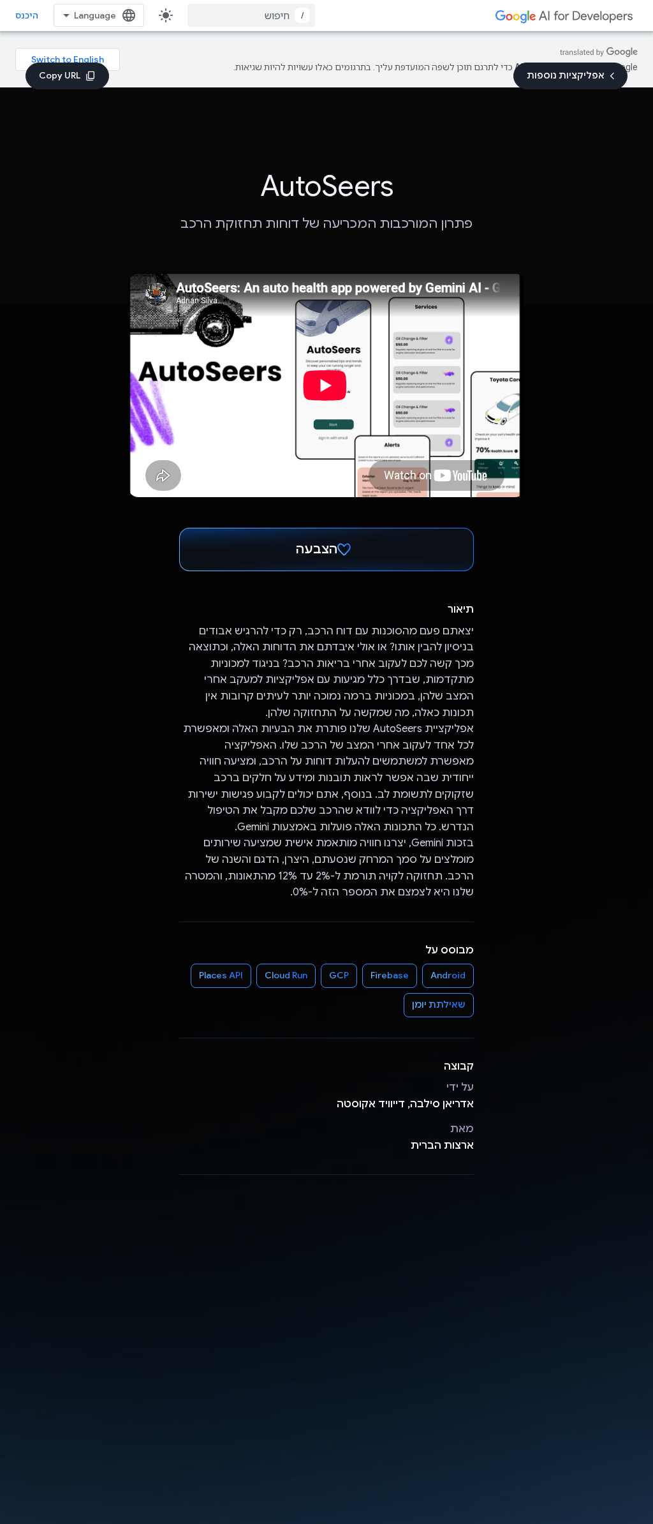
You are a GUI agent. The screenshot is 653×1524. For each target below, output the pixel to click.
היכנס (26, 15)
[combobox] (251, 15)
